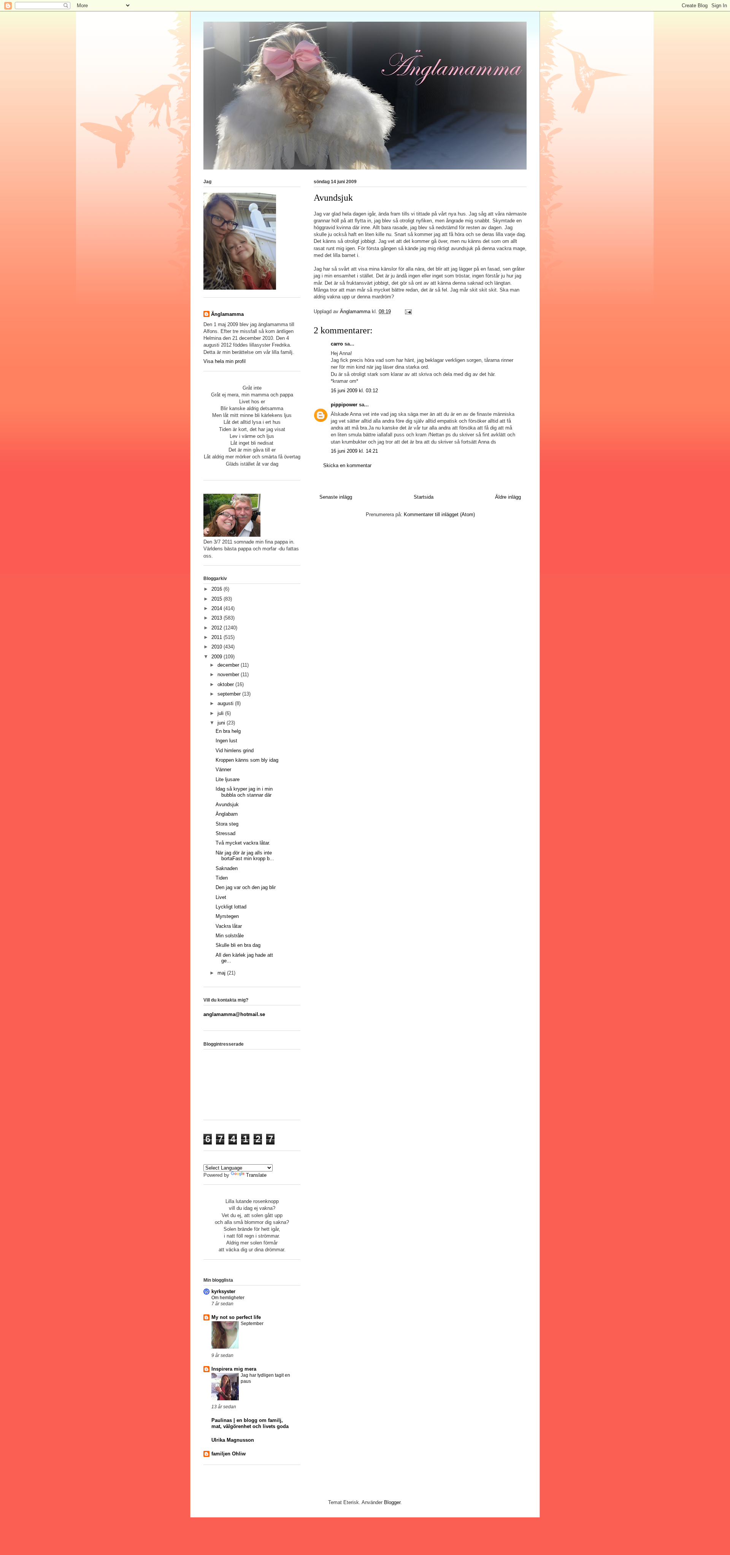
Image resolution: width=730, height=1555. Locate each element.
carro (337, 344)
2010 (217, 647)
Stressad (225, 833)
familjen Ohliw (228, 1454)
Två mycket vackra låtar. (243, 843)
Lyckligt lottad (231, 907)
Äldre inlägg (508, 497)
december (229, 665)
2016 (217, 589)
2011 (217, 637)
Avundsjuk (227, 804)
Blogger (392, 1502)
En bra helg (228, 731)
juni (222, 723)
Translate (256, 1175)
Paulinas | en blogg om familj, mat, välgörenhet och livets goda (250, 1423)
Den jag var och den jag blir (246, 887)
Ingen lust (226, 740)
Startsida (423, 497)
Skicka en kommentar (347, 465)
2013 (217, 618)
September (252, 1323)
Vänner (223, 769)
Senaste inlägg (335, 497)
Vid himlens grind (235, 750)
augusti (226, 703)
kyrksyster (223, 1291)
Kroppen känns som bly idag (247, 760)
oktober (226, 684)
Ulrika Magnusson (232, 1440)
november (229, 674)
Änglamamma (227, 314)
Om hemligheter (227, 1297)
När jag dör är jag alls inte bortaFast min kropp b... (245, 856)
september (229, 694)
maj (222, 973)
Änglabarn (227, 814)
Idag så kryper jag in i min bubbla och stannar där (244, 792)
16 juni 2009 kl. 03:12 (354, 390)
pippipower (344, 404)
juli (221, 713)
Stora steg (227, 824)
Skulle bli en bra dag (238, 945)
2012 (217, 628)
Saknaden (227, 868)
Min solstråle (230, 935)
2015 (217, 599)
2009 (217, 656)
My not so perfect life (236, 1317)
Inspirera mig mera (233, 1369)
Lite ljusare (228, 779)
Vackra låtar (229, 926)
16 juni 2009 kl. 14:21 (354, 451)
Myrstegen (227, 916)
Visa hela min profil (224, 361)
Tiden (222, 878)
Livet (221, 897)
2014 (217, 608)
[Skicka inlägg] (407, 311)
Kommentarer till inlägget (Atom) (439, 514)
